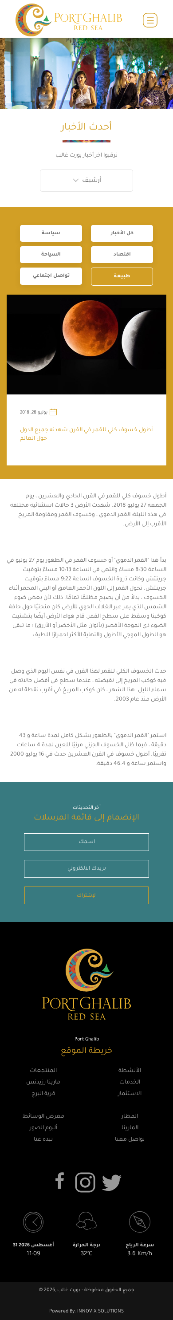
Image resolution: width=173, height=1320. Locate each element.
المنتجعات (43, 1071)
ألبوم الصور (43, 1128)
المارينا (130, 1128)
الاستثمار (130, 1094)
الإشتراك (87, 895)
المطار (130, 1117)
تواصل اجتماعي (51, 276)
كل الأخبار (122, 233)
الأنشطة (129, 1071)
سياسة (51, 233)
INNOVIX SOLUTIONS (100, 1311)
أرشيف (91, 181)
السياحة (51, 254)
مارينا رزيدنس (43, 1083)
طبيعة (122, 276)
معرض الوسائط (43, 1117)
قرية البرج (43, 1094)
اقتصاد (122, 254)
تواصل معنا (130, 1140)
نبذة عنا (43, 1140)
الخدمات (129, 1083)
